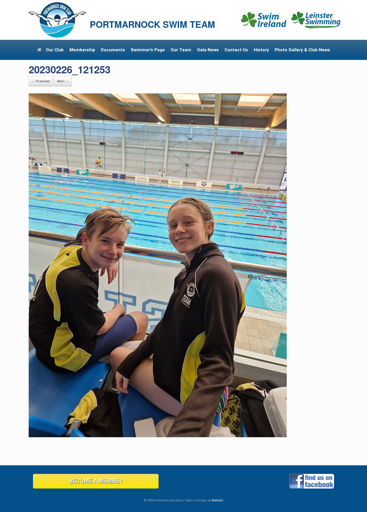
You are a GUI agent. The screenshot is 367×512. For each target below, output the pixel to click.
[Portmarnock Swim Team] (57, 20)
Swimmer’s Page (148, 49)
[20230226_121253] (158, 435)
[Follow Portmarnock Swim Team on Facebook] (311, 487)
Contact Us (236, 49)
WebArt (217, 500)
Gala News (208, 49)
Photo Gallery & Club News (302, 49)
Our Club (55, 49)
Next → (63, 81)
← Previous (41, 81)
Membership (82, 49)
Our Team (181, 49)
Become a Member (95, 481)
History (261, 49)
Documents (113, 49)
